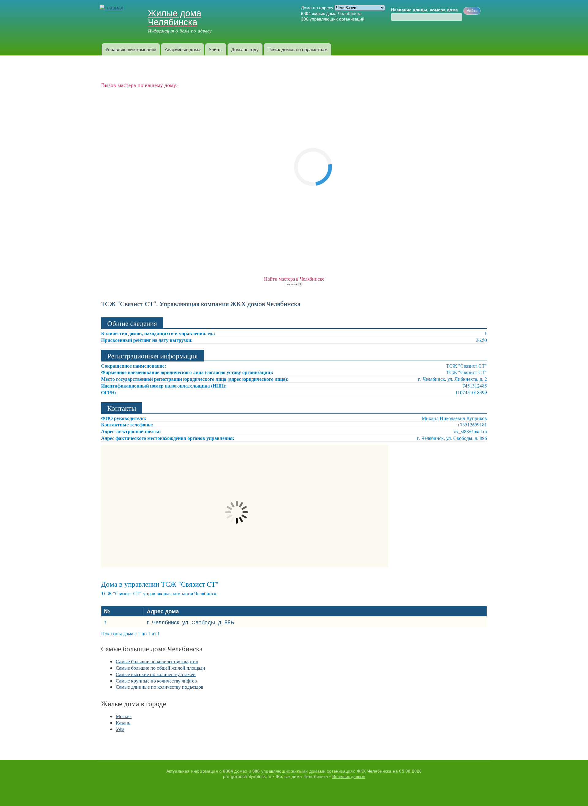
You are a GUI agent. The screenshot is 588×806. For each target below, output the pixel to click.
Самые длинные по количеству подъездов (159, 686)
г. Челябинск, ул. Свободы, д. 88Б (190, 622)
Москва (124, 716)
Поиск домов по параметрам (297, 49)
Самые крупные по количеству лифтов (156, 680)
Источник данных (348, 776)
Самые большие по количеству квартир (157, 661)
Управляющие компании (130, 49)
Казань (123, 722)
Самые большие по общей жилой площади (160, 667)
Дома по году (245, 49)
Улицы (216, 49)
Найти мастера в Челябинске (294, 278)
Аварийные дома (182, 49)
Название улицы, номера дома (424, 10)
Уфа (120, 729)
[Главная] (112, 8)
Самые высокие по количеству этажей (156, 674)
